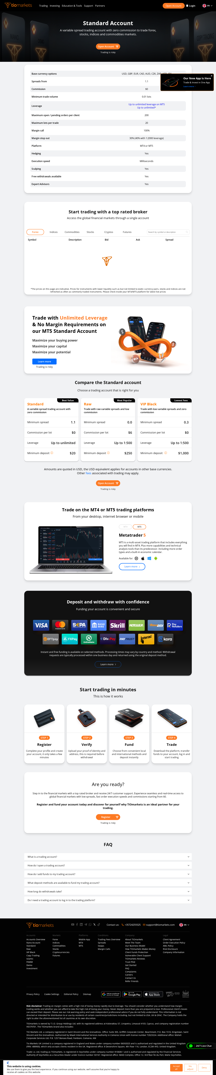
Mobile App (84, 939)
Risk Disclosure (170, 949)
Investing (55, 5)
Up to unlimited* (146, 107)
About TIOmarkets (134, 939)
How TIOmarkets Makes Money (140, 949)
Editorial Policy (71, 994)
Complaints (130, 971)
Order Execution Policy (174, 942)
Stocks (56, 949)
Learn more (44, 361)
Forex (55, 939)
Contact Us (130, 978)
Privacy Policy (33, 994)
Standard (31, 945)
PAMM (29, 962)
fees (88, 473)
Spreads (102, 942)
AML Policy (168, 945)
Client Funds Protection (136, 952)
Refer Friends (131, 981)
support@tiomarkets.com (160, 924)
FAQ (127, 968)
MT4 (125, 527)
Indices (56, 942)
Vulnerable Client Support (138, 955)
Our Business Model (135, 945)
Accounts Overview (35, 939)
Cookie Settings (51, 994)
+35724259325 (133, 924)
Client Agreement (171, 939)
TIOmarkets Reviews (135, 958)
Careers (129, 974)
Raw (28, 949)
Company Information (173, 952)
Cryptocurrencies (61, 952)
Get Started (130, 965)
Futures (56, 955)
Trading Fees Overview (109, 939)
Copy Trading (33, 955)
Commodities (59, 945)
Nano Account (33, 942)
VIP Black (30, 952)
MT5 (139, 527)
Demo (29, 965)
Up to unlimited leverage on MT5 (147, 104)
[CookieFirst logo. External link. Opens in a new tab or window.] (8, 1063)
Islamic (29, 958)
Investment (31, 968)
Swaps (101, 945)
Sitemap (87, 994)
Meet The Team (132, 942)
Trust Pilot (130, 962)
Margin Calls (104, 949)
